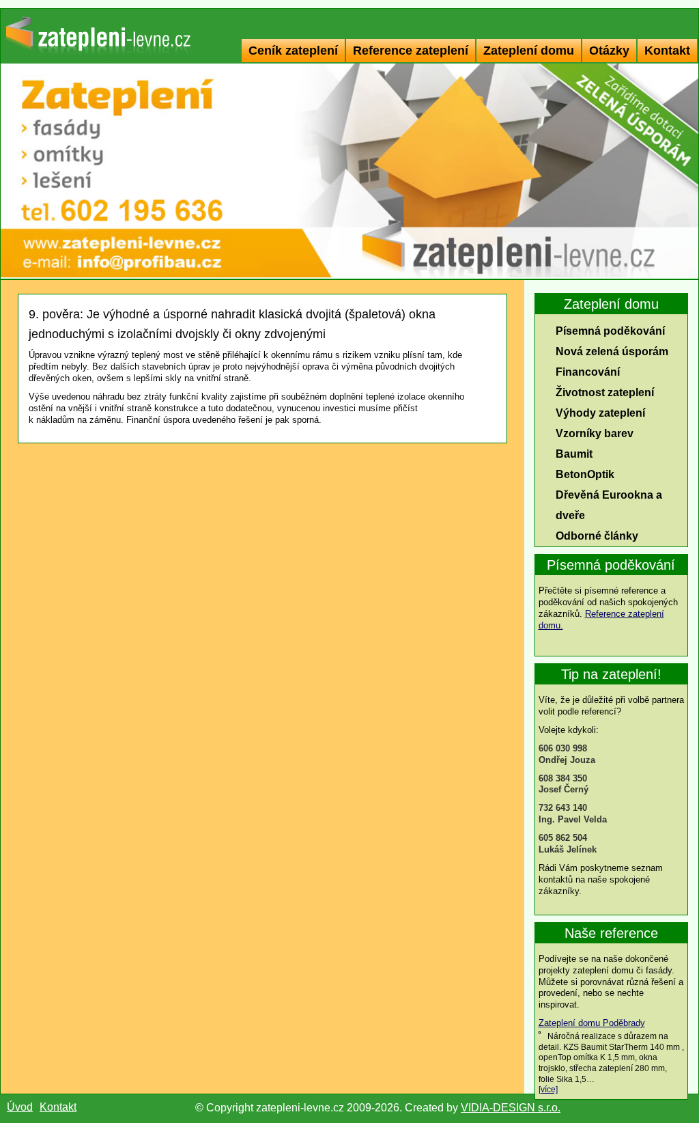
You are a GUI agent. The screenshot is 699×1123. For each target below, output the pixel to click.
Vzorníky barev (594, 433)
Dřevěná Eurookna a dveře (609, 505)
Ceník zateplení (293, 50)
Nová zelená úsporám (612, 351)
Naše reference (611, 933)
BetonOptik (585, 474)
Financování (588, 372)
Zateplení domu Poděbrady (592, 1023)
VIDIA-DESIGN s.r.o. (510, 1107)
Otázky (609, 50)
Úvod (20, 1107)
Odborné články (597, 536)
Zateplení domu (528, 50)
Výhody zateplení (600, 413)
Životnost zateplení (605, 392)
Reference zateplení (410, 50)
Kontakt (667, 50)
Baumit (574, 454)
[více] (548, 1089)
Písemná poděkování (610, 331)
